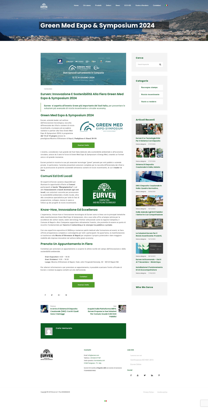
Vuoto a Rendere (142, 5)
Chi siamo (87, 5)
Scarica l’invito (83, 145)
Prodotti (98, 5)
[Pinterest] (65, 295)
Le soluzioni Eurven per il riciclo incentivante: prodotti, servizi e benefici (149, 236)
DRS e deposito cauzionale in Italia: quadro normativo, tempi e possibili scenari (149, 188)
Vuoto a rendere (148, 102)
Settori (108, 5)
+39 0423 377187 (95, 358)
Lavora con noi (136, 355)
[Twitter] (52, 295)
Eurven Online (136, 364)
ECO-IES (127, 5)
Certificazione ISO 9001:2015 (142, 360)
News (118, 5)
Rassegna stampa (149, 87)
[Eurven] (44, 6)
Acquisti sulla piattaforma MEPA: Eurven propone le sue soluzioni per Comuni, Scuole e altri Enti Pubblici (102, 312)
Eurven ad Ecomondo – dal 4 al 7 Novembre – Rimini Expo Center (148, 262)
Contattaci (157, 5)
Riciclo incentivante (150, 94)
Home (76, 5)
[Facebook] (45, 295)
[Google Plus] (59, 295)
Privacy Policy (148, 392)
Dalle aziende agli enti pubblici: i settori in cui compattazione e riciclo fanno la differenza (149, 214)
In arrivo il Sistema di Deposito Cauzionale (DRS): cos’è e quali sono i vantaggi (64, 311)
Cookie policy (162, 392)
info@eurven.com (93, 355)
